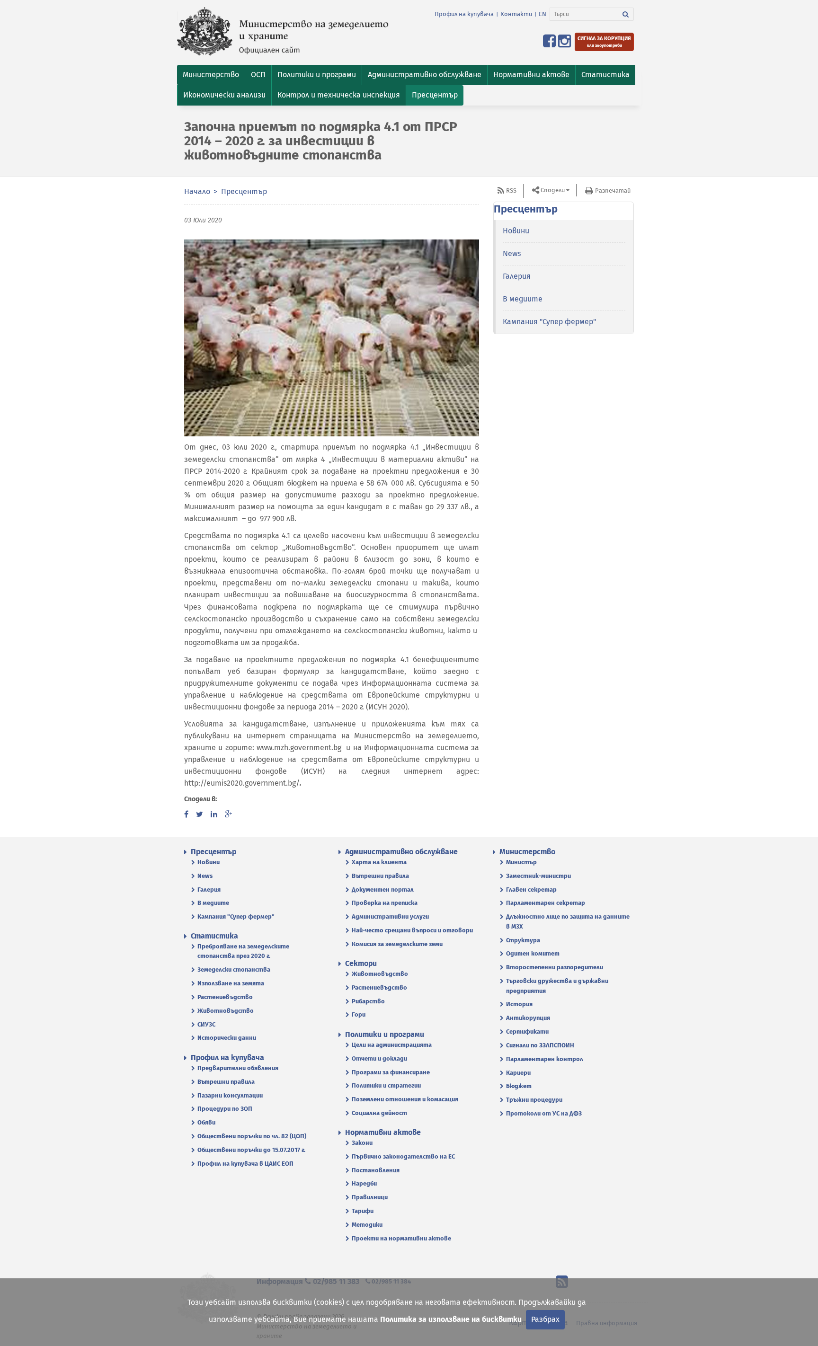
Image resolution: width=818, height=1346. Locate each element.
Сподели (553, 190)
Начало (197, 191)
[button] (211, 75)
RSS (511, 190)
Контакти (516, 14)
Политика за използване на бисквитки (451, 1319)
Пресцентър (244, 191)
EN (542, 14)
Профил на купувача (464, 14)
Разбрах (545, 1319)
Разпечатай (613, 190)
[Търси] (626, 14)
